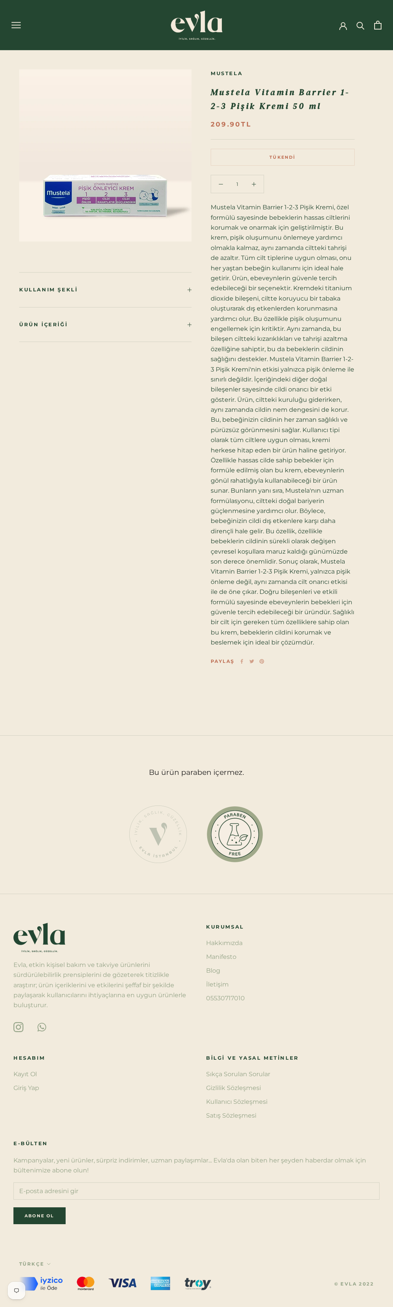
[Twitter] (251, 661)
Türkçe (31, 1264)
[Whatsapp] (42, 1026)
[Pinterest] (261, 661)
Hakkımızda (224, 943)
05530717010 (225, 998)
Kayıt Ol (25, 1074)
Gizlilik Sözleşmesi (233, 1088)
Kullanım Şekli (48, 289)
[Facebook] (241, 661)
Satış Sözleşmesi (231, 1115)
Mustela (227, 73)
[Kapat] (374, 1146)
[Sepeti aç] (377, 25)
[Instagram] (18, 1026)
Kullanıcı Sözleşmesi (237, 1101)
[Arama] (361, 25)
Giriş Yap (26, 1088)
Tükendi (282, 157)
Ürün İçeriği (43, 324)
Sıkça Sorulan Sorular (238, 1074)
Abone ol (310, 1277)
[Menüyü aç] (16, 25)
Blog (213, 970)
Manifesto (221, 956)
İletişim (217, 984)
